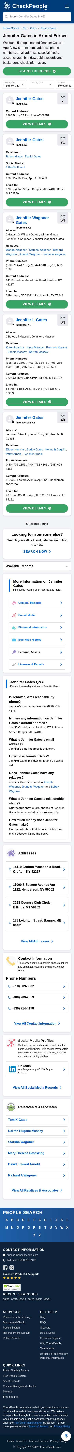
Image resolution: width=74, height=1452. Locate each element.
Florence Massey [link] (56, 347)
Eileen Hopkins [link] (15, 449)
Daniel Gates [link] (33, 156)
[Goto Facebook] (5, 1268)
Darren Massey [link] (38, 351)
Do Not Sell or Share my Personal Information (54, 1355)
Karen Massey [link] (15, 347)
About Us (21, 1441)
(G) (24, 28)
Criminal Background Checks (19, 1386)
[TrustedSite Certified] (12, 1287)
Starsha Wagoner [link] (40, 249)
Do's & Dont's (47, 1332)
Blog (42, 1317)
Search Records (35, 71)
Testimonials (47, 1348)
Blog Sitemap (10, 1396)
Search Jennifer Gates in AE (27, 16)
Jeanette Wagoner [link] (54, 254)
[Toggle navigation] (67, 6)
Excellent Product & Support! (21, 1274)
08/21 (47, 1299)
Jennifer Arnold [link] (33, 453)
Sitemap (7, 1391)
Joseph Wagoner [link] (30, 254)
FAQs (43, 1322)
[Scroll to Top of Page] (66, 1436)
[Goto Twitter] (11, 1268)
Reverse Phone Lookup (16, 1332)
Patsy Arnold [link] (14, 453)
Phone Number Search (16, 1370)
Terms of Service (38, 1426)
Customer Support (50, 1338)
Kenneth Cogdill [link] (55, 449)
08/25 (14, 1299)
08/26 (6, 1299)
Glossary (45, 1327)
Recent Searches (20, 1294)
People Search (11, 28)
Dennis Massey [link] (17, 351)
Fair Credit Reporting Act (28, 1422)
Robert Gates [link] (14, 156)
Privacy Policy (62, 1426)
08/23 (31, 1299)
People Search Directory (17, 1317)
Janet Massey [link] (35, 347)
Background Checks (14, 1322)
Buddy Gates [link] (35, 449)
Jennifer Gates (48, 28)
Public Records (11, 1338)
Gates (33, 28)
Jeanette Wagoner (33, 786)
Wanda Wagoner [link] (16, 249)
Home (10, 1441)
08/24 (23, 1299)
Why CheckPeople (50, 1343)
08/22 (39, 1299)
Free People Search (14, 1375)
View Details (34, 124)
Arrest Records (11, 1381)
